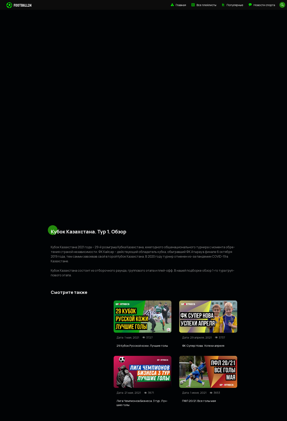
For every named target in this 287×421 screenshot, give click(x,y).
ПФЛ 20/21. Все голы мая (199, 401)
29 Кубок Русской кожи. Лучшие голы (142, 346)
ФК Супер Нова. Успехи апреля (203, 346)
